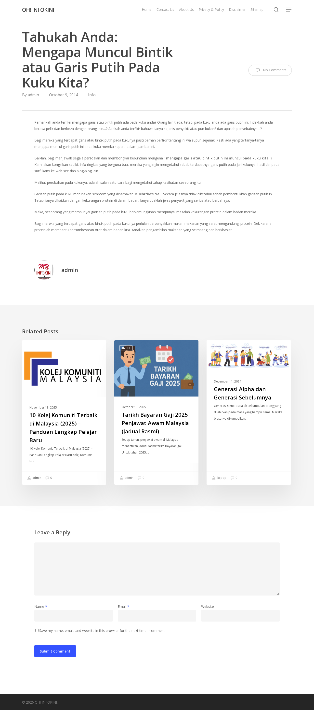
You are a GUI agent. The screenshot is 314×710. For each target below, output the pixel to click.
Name (40, 606)
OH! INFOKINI (38, 9)
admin (33, 95)
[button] (289, 9)
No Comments (274, 70)
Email (123, 606)
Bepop (221, 478)
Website (207, 606)
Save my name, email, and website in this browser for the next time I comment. (102, 630)
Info (92, 95)
